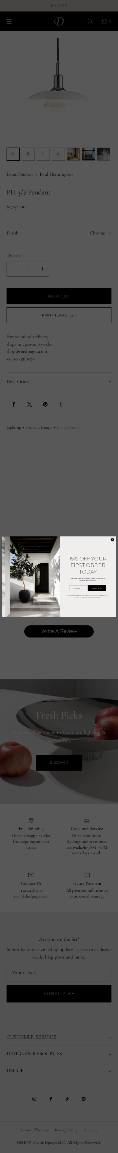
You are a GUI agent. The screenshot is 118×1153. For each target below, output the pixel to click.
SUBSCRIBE (97, 588)
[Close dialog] (112, 539)
